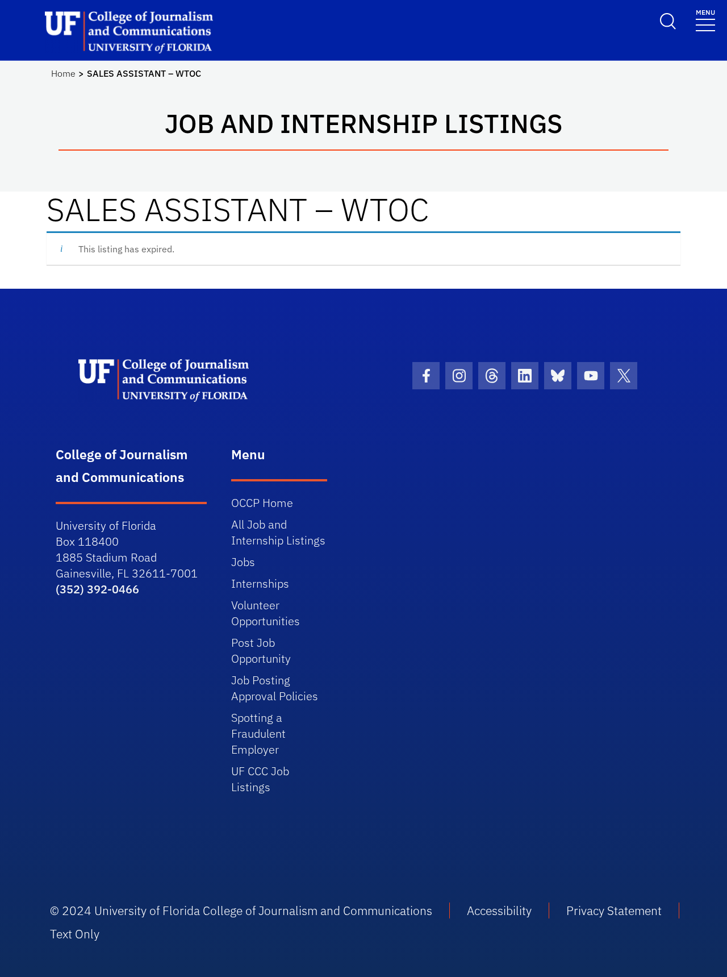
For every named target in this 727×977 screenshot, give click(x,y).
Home (63, 73)
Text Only (74, 934)
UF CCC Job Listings (260, 779)
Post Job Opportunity (261, 650)
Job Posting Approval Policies (274, 688)
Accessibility (499, 910)
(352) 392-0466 (97, 589)
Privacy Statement (614, 910)
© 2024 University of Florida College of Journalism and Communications (241, 910)
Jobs (243, 561)
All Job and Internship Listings (278, 532)
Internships (260, 583)
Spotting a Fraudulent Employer (258, 733)
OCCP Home (262, 502)
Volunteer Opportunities (265, 613)
